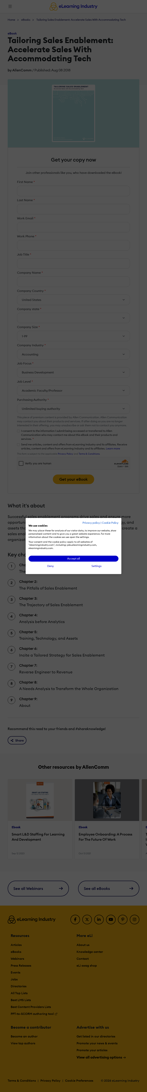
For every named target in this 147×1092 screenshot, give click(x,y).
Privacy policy (91, 522)
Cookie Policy (110, 522)
